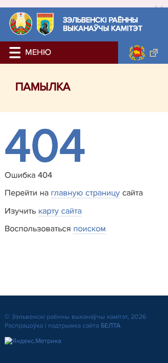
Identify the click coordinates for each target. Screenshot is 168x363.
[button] (16, 52)
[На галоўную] (20, 23)
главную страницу (85, 193)
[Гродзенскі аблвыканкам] (143, 52)
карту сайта (60, 211)
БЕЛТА (110, 325)
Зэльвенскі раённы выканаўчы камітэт (102, 24)
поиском (89, 228)
